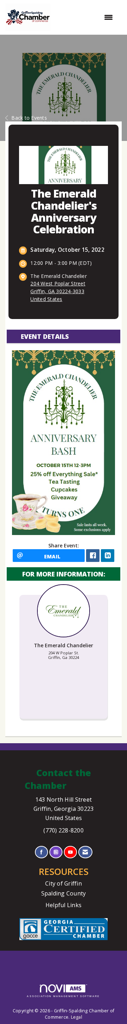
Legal (76, 1017)
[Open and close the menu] (85, 17)
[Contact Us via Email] (85, 852)
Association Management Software (63, 996)
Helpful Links (63, 905)
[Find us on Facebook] (41, 852)
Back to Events (29, 117)
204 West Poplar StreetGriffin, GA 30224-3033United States (57, 291)
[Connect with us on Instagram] (55, 852)
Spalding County (63, 893)
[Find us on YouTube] (70, 852)
